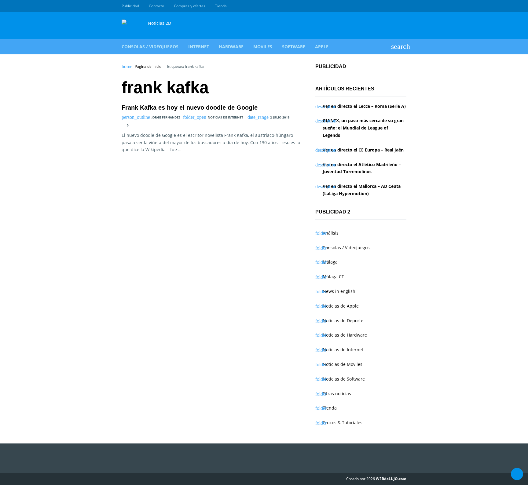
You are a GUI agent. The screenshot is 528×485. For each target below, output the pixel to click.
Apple (321, 46)
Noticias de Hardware (345, 335)
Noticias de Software (344, 379)
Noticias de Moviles (342, 364)
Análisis (331, 233)
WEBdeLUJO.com (391, 478)
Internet (198, 46)
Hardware (231, 46)
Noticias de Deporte (343, 320)
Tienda (221, 6)
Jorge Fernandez (166, 117)
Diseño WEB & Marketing (396, 6)
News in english (339, 291)
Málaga (330, 262)
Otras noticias (337, 393)
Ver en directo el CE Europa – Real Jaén (363, 150)
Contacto (156, 6)
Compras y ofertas (189, 6)
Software (293, 46)
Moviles (262, 46)
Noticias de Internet (225, 117)
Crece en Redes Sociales (403, 6)
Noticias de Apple (341, 306)
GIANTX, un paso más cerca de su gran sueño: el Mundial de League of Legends (363, 128)
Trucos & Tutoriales (342, 422)
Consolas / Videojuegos (150, 46)
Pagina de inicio (148, 66)
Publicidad (130, 6)
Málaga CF (333, 276)
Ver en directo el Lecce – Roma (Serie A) (364, 106)
